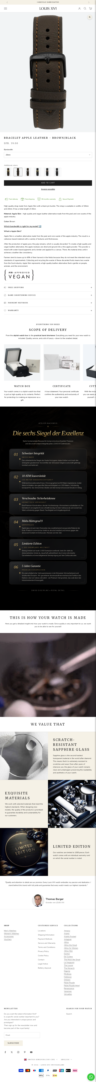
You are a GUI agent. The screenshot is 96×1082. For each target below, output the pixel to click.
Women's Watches (11, 933)
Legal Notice (43, 964)
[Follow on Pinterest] (25, 1052)
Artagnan (68, 939)
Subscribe (13, 1043)
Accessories (9, 936)
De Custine (68, 957)
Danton (67, 954)
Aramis (67, 933)
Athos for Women (71, 948)
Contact (41, 960)
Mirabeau (67, 974)
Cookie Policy (43, 955)
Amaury (67, 931)
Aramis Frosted (70, 936)
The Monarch (69, 968)
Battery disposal (44, 968)
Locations (42, 931)
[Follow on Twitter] (11, 1052)
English (65, 1059)
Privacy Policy (43, 951)
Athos (66, 942)
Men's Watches (10, 931)
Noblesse (68, 977)
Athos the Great (70, 945)
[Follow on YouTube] (31, 1052)
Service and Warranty (46, 943)
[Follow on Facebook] (5, 1052)
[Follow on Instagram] (18, 1052)
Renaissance (69, 988)
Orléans (67, 980)
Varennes (68, 991)
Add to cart (48, 183)
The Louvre (68, 965)
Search (69, 1014)
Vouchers (8, 939)
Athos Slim (68, 951)
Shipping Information (46, 935)
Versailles (68, 994)
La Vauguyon (69, 962)
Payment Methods (45, 939)
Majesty (67, 971)
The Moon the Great (72, 959)
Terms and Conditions (46, 947)
